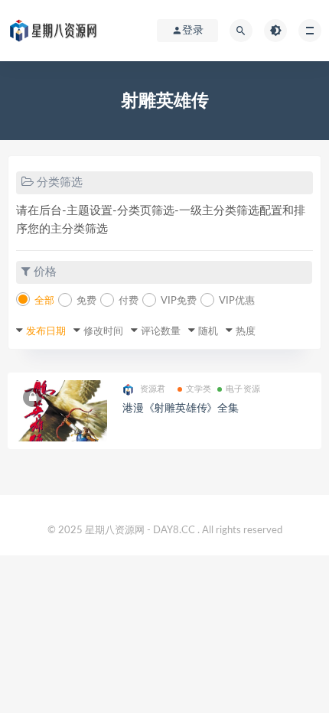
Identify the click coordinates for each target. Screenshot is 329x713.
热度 (246, 332)
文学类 (199, 389)
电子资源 (243, 389)
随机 (208, 332)
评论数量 (161, 332)
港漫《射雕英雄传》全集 (180, 408)
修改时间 (103, 332)
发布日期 (46, 332)
